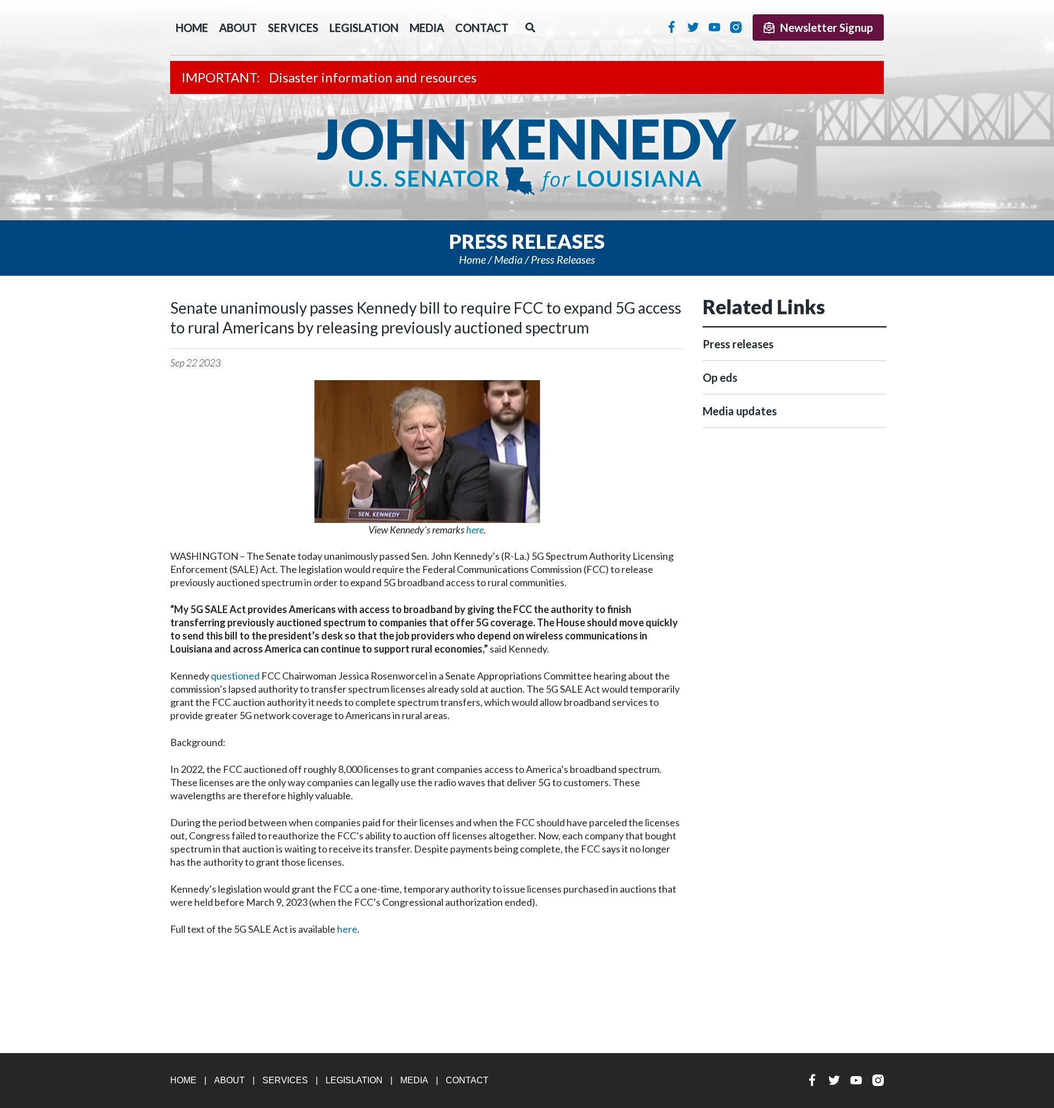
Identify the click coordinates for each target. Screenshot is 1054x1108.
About (238, 27)
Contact (481, 27)
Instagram (736, 27)
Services (293, 27)
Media (427, 27)
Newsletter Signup (826, 27)
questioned (235, 676)
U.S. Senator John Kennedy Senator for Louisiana (527, 157)
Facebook (671, 27)
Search (530, 27)
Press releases (563, 259)
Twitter (693, 27)
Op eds (720, 377)
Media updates (740, 410)
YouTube (714, 27)
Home (472, 259)
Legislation (364, 27)
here (347, 929)
